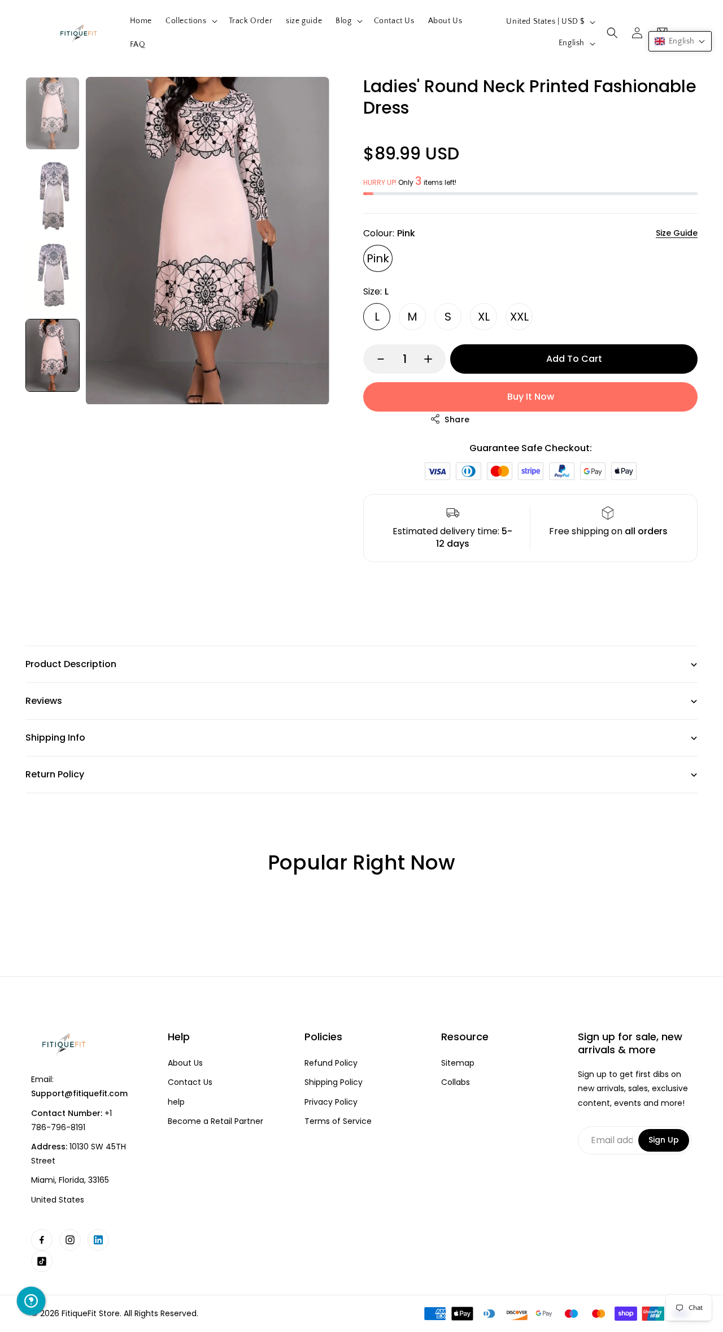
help (176, 1102)
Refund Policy (331, 1063)
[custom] (42, 1240)
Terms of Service (338, 1121)
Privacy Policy (331, 1102)
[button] (190, 21)
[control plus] (433, 359)
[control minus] (375, 359)
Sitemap (457, 1063)
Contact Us (190, 1082)
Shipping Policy (333, 1082)
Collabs (455, 1082)
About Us (185, 1063)
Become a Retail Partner (215, 1121)
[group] (52, 113)
